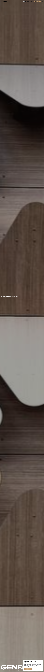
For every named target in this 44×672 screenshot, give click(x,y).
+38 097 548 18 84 (30, 1)
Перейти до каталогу (39, 297)
